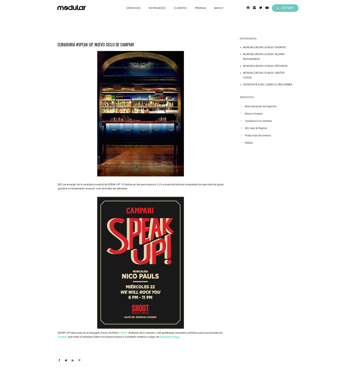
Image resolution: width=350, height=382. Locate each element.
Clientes (180, 8)
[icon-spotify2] (249, 8)
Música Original (253, 113)
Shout (123, 332)
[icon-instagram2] (255, 8)
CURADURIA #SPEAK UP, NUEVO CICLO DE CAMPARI (96, 44)
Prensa (200, 8)
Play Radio (287, 8)
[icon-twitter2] (262, 8)
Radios (249, 142)
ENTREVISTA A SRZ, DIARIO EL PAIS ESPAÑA (267, 84)
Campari (62, 336)
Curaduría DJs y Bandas (258, 121)
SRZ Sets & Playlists (256, 128)
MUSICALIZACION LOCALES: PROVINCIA (265, 66)
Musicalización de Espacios (260, 106)
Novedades (157, 8)
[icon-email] (268, 8)
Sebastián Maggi (169, 336)
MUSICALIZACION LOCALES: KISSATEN (264, 47)
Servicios (133, 8)
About (219, 8)
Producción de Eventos (258, 135)
